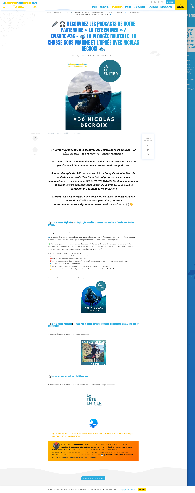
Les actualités (117, 7)
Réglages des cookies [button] (127, 490)
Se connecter (170, 2)
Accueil (94, 7)
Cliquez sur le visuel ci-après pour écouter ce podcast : (69, 278)
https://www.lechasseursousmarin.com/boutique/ (76, 457)
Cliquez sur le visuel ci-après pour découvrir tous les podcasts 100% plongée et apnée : (81, 385)
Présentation (104, 7)
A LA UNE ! (66, 12)
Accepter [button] (142, 489)
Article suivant (35, 154)
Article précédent (35, 133)
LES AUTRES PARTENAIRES (105, 56)
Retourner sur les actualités (94, 478)
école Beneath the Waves (108, 269)
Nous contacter (166, 7)
